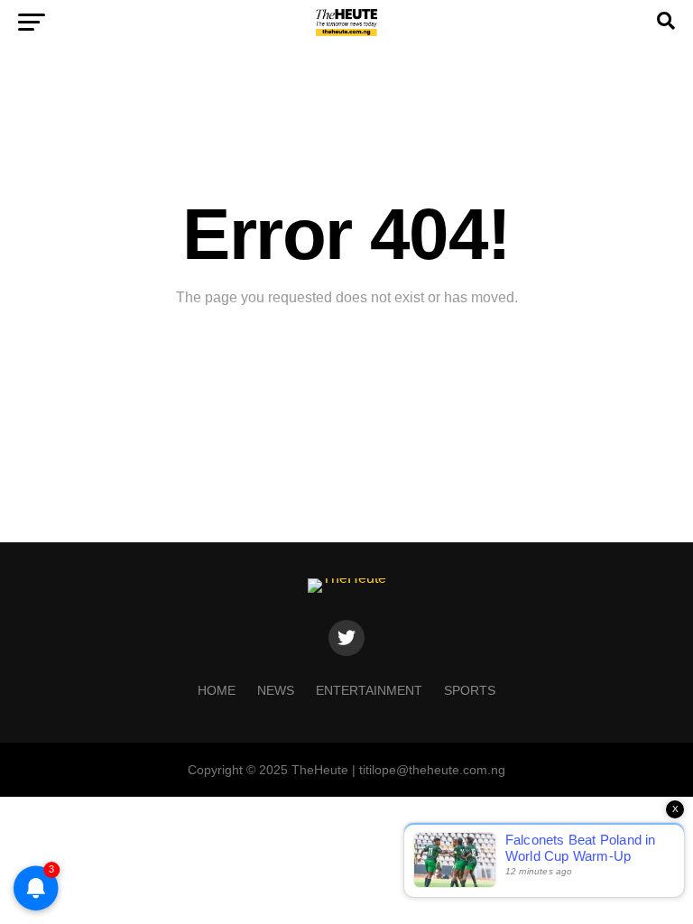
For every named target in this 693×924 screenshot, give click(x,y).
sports (469, 690)
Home (217, 690)
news (275, 690)
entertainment (369, 690)
